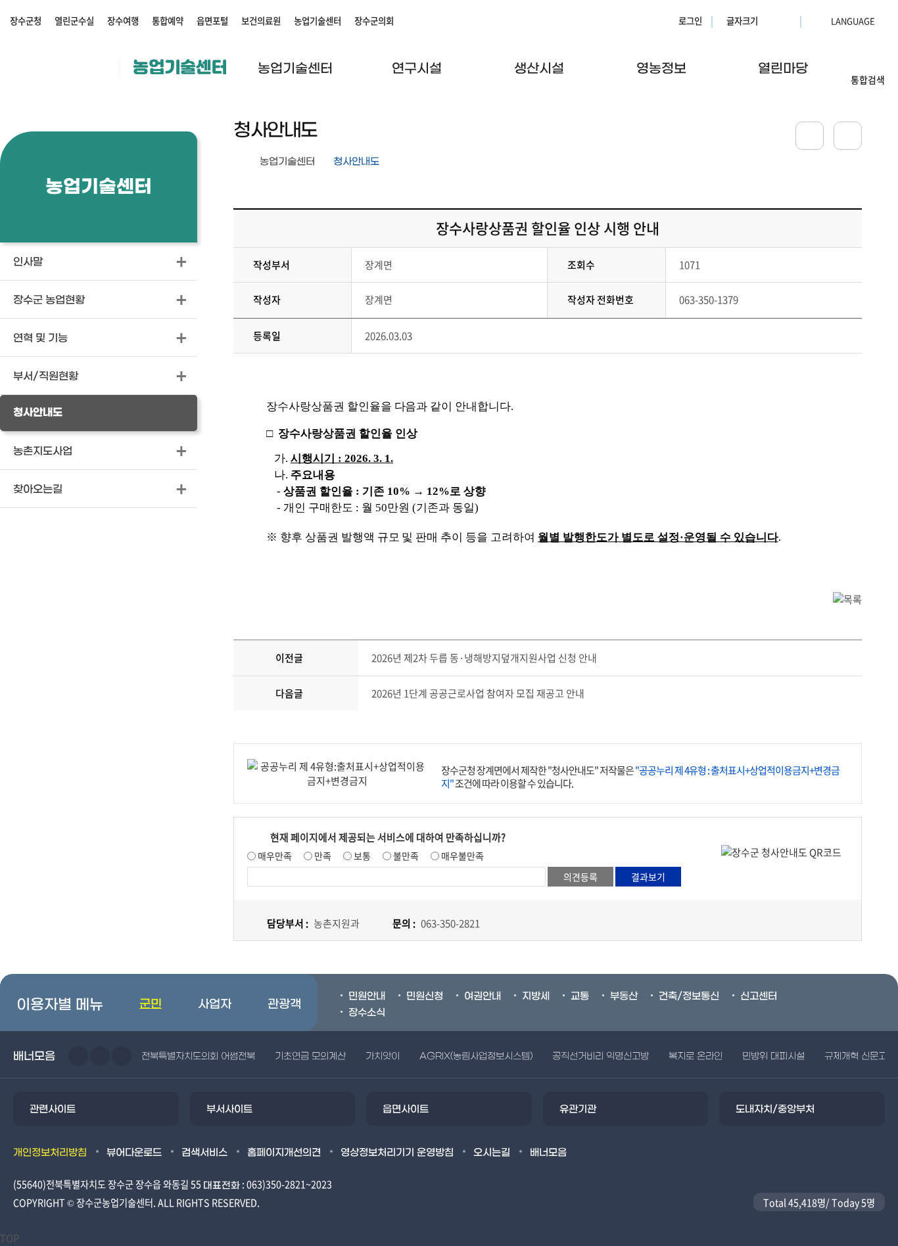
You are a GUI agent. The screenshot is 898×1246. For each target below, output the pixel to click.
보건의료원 (261, 20)
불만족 (405, 855)
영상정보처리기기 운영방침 (397, 1153)
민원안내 (366, 996)
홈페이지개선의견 (284, 1153)
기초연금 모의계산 (310, 1056)
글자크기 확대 (769, 20)
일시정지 (121, 1056)
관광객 (284, 1004)
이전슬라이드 (78, 1056)
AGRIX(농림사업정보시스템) (475, 1056)
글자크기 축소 (786, 20)
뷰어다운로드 (134, 1153)
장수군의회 (374, 20)
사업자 (214, 1004)
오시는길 (491, 1153)
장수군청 (25, 20)
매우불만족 (461, 855)
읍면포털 (212, 20)
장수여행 (123, 20)
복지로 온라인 (695, 1056)
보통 (361, 855)
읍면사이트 (406, 1109)
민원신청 (424, 996)
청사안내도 (356, 162)
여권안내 (482, 996)
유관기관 (577, 1109)
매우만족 (274, 855)
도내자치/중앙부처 (775, 1109)
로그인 (690, 20)
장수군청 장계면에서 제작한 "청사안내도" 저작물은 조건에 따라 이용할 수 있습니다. (640, 777)
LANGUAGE (821, 20)
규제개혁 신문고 (855, 1056)
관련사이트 (53, 1109)
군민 (150, 1004)
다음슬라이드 (100, 1056)
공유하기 (809, 136)
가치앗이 (383, 1056)
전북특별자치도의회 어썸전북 (198, 1056)
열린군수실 (74, 20)
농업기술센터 (317, 20)
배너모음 (548, 1153)
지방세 (536, 996)
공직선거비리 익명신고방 (600, 1056)
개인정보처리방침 (50, 1153)
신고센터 (758, 996)
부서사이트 (229, 1109)
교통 (580, 996)
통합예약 (167, 20)
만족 (321, 855)
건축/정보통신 (689, 996)
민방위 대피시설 (773, 1056)
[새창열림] (848, 136)
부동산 (624, 996)
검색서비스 (204, 1153)
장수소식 (366, 1013)
